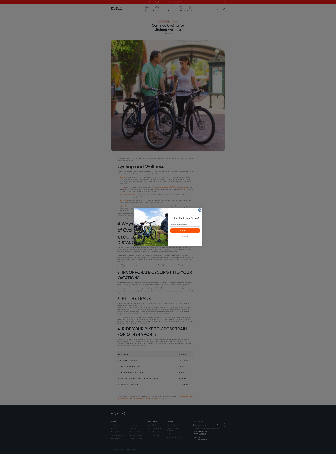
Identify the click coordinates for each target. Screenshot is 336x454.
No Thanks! (185, 236)
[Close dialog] (199, 210)
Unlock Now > (185, 231)
